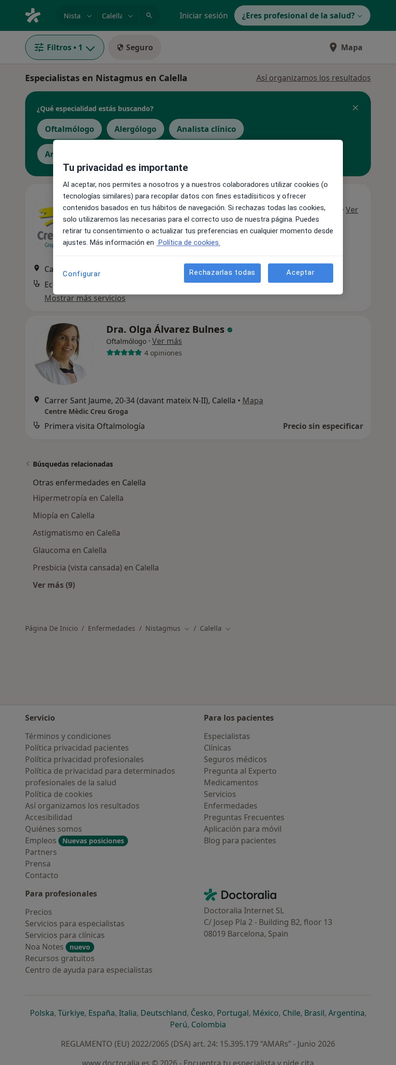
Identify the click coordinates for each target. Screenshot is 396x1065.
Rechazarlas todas (222, 273)
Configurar (82, 274)
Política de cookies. (188, 242)
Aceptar (300, 273)
